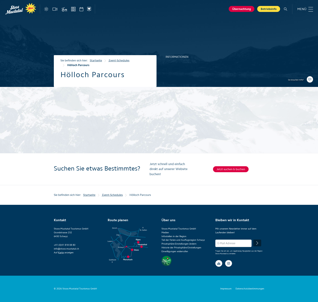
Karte (61, 252)
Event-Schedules (118, 60)
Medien (165, 232)
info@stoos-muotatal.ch (66, 248)
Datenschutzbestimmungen (250, 288)
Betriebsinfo (269, 9)
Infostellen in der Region (173, 236)
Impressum (226, 288)
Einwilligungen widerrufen (174, 251)
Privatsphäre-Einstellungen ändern (178, 243)
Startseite (96, 60)
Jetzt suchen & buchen (230, 169)
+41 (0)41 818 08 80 (64, 245)
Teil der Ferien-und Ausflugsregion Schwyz (183, 240)
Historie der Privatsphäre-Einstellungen (181, 247)
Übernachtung (241, 9)
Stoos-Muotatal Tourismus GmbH (178, 228)
